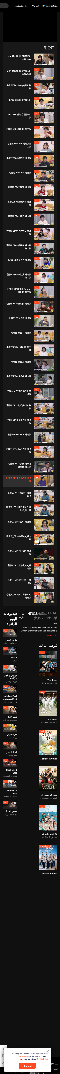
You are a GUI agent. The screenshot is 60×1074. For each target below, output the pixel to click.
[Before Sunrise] (48, 857)
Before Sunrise (49, 873)
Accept (28, 1066)
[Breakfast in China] (48, 742)
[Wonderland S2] (48, 817)
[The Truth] (48, 663)
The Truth (52, 680)
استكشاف (19, 5)
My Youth (52, 719)
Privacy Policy (22, 1056)
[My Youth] (48, 703)
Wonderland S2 (49, 834)
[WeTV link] (51, 5)
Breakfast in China (48, 758)
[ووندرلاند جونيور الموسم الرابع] (48, 778)
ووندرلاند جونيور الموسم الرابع (44, 794)
